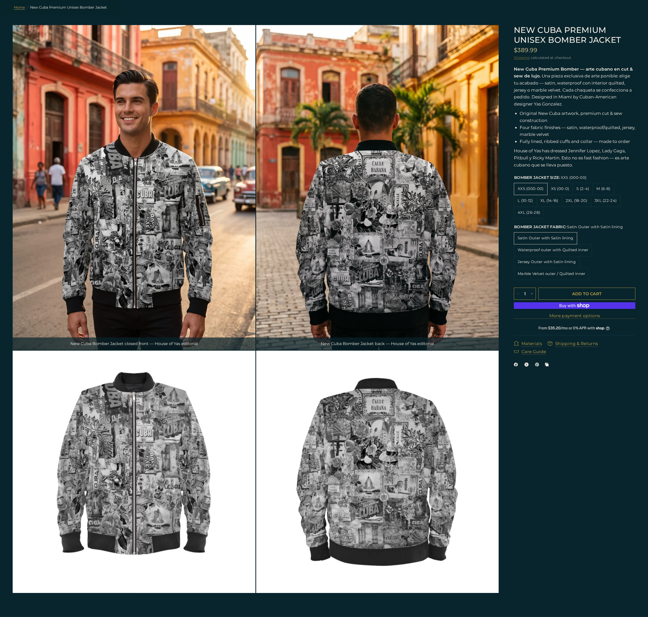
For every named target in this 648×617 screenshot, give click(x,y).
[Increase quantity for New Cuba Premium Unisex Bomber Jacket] (532, 294)
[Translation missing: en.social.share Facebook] (517, 364)
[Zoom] (245, 35)
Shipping (522, 58)
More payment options (574, 315)
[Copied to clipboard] (548, 364)
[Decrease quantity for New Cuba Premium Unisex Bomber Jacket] (518, 294)
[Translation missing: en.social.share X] (527, 364)
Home (19, 7)
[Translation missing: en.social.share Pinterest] (538, 364)
